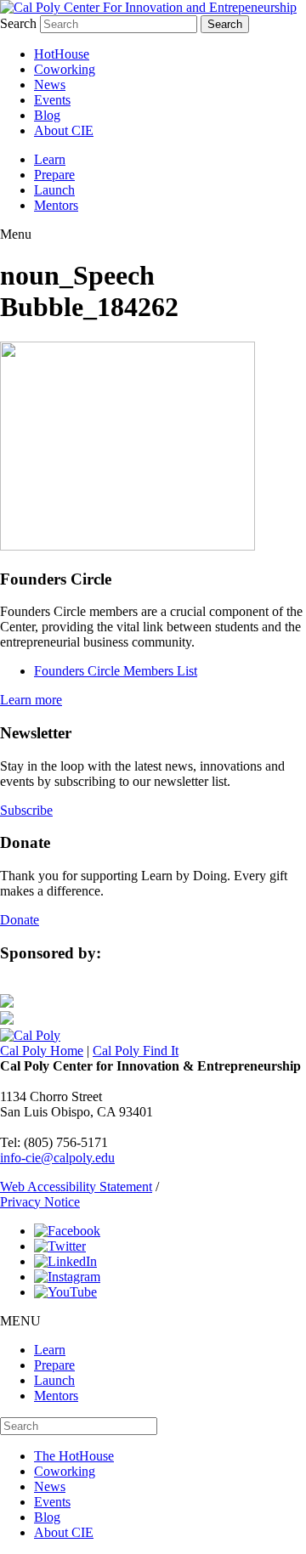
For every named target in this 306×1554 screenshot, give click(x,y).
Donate (19, 920)
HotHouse (61, 54)
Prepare (54, 174)
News (49, 84)
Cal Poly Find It (135, 1050)
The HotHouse (74, 1456)
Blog (47, 115)
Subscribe (26, 810)
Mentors (56, 205)
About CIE (64, 130)
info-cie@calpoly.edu (57, 1157)
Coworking (64, 69)
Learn (49, 159)
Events (52, 100)
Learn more (31, 699)
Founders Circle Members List (115, 671)
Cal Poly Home (41, 1050)
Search (18, 23)
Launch (54, 190)
